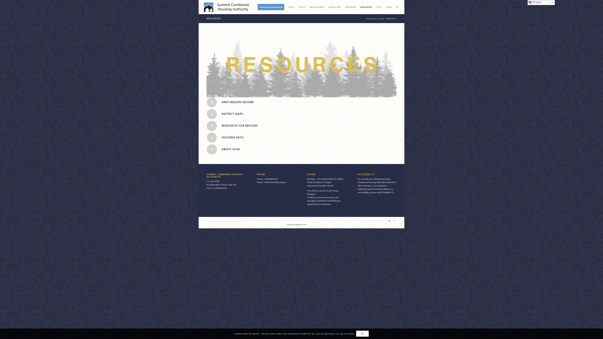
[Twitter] (389, 221)
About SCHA (231, 149)
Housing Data (233, 137)
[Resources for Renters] (212, 126)
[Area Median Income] (212, 102)
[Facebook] (394, 221)
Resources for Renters (240, 125)
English (536, 2)
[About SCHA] (212, 149)
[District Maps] (212, 114)
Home (381, 18)
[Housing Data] (212, 138)
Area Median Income (238, 102)
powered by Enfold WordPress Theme (267, 221)
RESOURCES (213, 18)
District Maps (232, 114)
